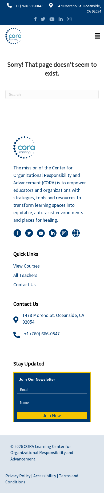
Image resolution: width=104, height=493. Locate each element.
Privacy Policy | (19, 475)
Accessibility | (46, 475)
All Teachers (25, 275)
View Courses (26, 266)
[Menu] (97, 36)
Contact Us (24, 284)
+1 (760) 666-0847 (29, 5)
